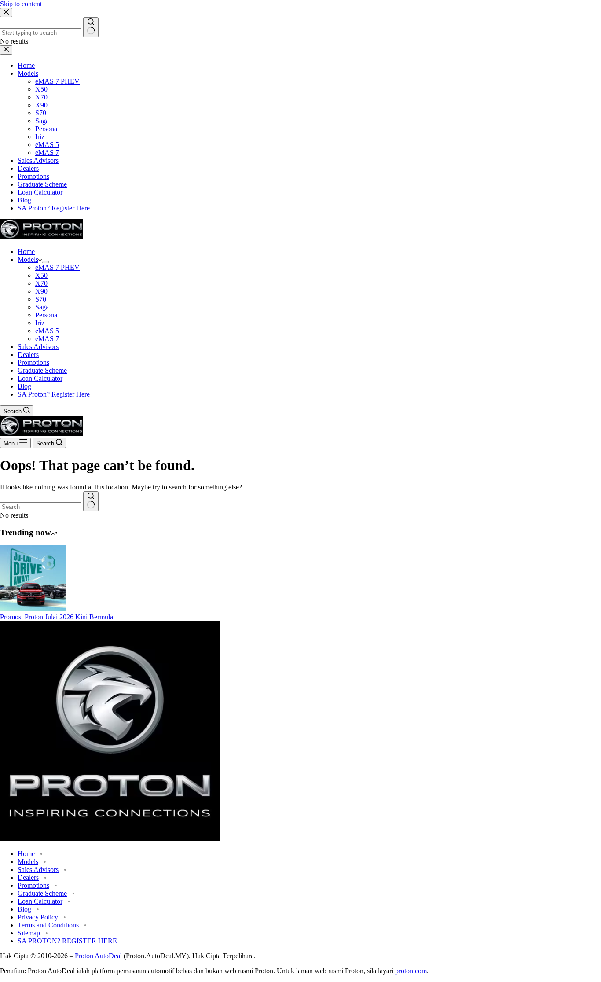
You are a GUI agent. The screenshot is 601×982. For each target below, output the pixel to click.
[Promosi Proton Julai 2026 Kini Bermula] (33, 609)
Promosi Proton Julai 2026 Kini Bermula (56, 617)
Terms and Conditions (48, 925)
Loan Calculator (40, 378)
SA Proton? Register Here (54, 394)
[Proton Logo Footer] (110, 838)
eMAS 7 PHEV (57, 267)
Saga (42, 307)
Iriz (39, 323)
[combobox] (40, 506)
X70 (41, 283)
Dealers (28, 354)
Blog (24, 386)
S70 (40, 299)
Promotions (33, 362)
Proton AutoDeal (98, 956)
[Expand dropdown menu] (45, 262)
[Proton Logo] (41, 236)
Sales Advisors (38, 346)
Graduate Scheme (42, 370)
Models (28, 259)
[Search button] (91, 501)
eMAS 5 (47, 331)
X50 (41, 275)
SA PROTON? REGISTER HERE (67, 941)
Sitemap (29, 933)
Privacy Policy (38, 917)
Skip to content (21, 3)
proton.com (411, 971)
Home (26, 251)
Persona (46, 315)
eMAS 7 (47, 338)
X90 (41, 291)
